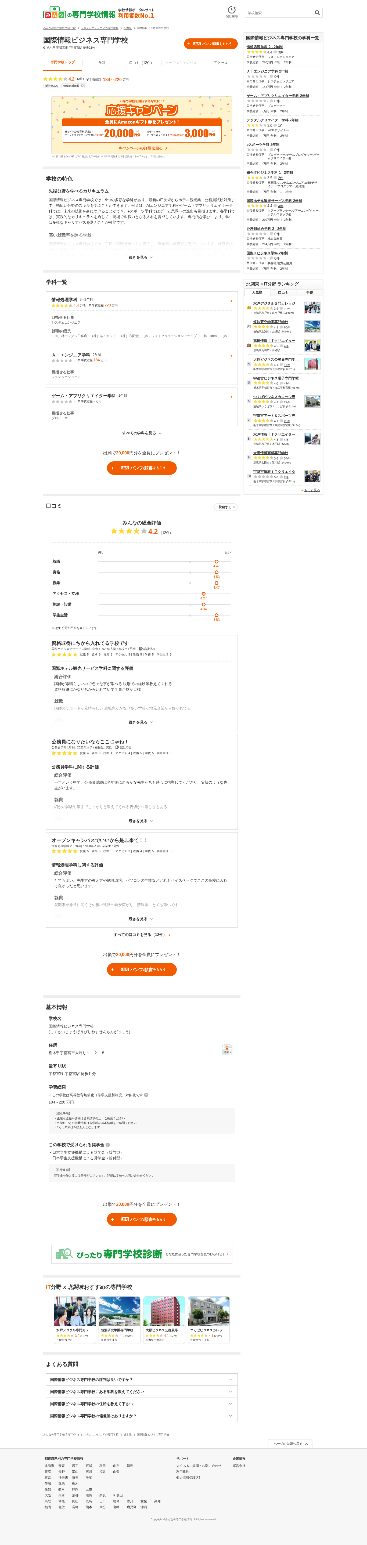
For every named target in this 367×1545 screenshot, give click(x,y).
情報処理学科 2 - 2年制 (265, 47)
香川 (130, 1501)
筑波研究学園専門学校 (270, 322)
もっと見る (312, 490)
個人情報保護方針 (189, 1477)
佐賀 (61, 1507)
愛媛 (144, 1501)
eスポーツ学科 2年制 (263, 145)
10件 (287, 308)
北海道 (49, 1465)
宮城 (89, 1465)
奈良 (102, 1495)
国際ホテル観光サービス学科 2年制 (274, 201)
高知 (157, 1501)
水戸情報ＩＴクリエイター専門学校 (281, 434)
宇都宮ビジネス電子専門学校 (276, 378)
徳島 (116, 1501)
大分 (102, 1507)
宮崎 (116, 1507)
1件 (280, 126)
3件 (280, 52)
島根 (61, 1501)
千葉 (89, 1477)
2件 (280, 178)
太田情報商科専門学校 (270, 453)
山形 (116, 1465)
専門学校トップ (63, 62)
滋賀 (89, 1495)
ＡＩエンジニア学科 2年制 (267, 71)
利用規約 (182, 1471)
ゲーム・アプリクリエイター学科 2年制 (278, 96)
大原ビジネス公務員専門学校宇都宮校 (283, 359)
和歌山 (118, 1495)
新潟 (48, 1471)
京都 (75, 1495)
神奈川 (63, 1477)
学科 (102, 63)
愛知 (48, 1489)
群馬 (61, 1483)
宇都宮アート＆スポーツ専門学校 (279, 416)
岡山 (75, 1501)
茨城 (48, 1483)
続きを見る (138, 257)
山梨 (116, 1471)
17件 (287, 365)
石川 (89, 1471)
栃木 (75, 1483)
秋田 (102, 1465)
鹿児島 (131, 1507)
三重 (89, 1489)
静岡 (75, 1489)
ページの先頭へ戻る (288, 1444)
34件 (287, 458)
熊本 (89, 1507)
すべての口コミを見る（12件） (140, 934)
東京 (48, 1477)
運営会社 (239, 1465)
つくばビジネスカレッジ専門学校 (279, 397)
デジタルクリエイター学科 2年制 (272, 120)
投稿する (225, 507)
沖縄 (144, 1507)
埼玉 (75, 1477)
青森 (61, 1465)
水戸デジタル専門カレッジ (274, 303)
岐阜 (61, 1489)
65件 (287, 327)
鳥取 (48, 1501)
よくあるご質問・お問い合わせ (198, 1465)
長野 (61, 1471)
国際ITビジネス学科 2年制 (267, 253)
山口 (102, 1501)
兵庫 (61, 1495)
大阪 (48, 1495)
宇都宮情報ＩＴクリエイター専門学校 (283, 472)
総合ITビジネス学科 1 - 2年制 (270, 173)
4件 (280, 206)
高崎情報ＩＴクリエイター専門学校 (281, 341)
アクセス (221, 63)
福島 (130, 1465)
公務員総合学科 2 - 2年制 (266, 229)
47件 (287, 383)
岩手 (75, 1465)
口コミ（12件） (141, 63)
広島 (89, 1501)
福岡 (48, 1507)
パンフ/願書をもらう (213, 44)
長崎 (75, 1507)
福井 (102, 1471)
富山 (75, 1471)
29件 (287, 402)
